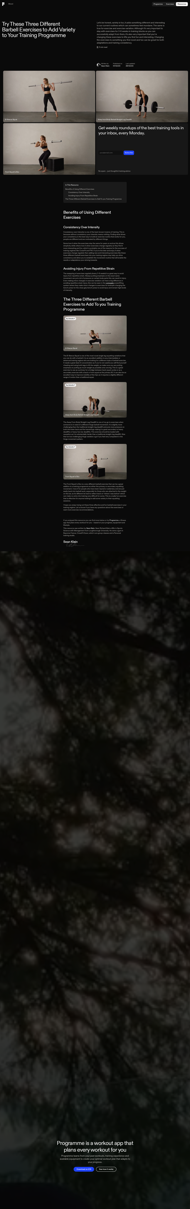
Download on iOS (84, 1169)
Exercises (170, 4)
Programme (114, 520)
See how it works (106, 1169)
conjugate (110, 283)
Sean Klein (90, 528)
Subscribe (129, 153)
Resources (182, 4)
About (10, 4)
